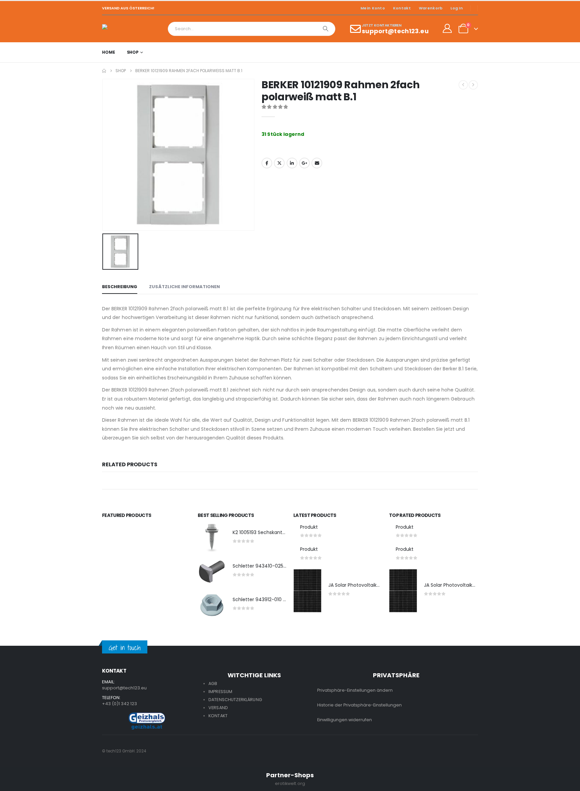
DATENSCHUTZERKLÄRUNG (235, 699)
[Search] (325, 29)
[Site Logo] (120, 28)
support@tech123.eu (124, 688)
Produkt (309, 527)
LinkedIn (292, 163)
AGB (212, 683)
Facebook (266, 163)
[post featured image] (212, 538)
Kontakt (402, 8)
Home (108, 52)
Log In (456, 8)
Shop (133, 52)
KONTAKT (218, 716)
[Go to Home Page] (104, 71)
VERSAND (218, 707)
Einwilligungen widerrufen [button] (344, 720)
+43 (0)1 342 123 (119, 703)
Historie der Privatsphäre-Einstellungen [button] (359, 705)
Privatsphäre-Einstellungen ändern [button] (355, 690)
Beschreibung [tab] (119, 286)
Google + (304, 163)
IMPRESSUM (220, 691)
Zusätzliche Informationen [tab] (184, 286)
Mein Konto (372, 8)
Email (316, 163)
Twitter (279, 163)
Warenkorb (430, 8)
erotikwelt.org (290, 783)
